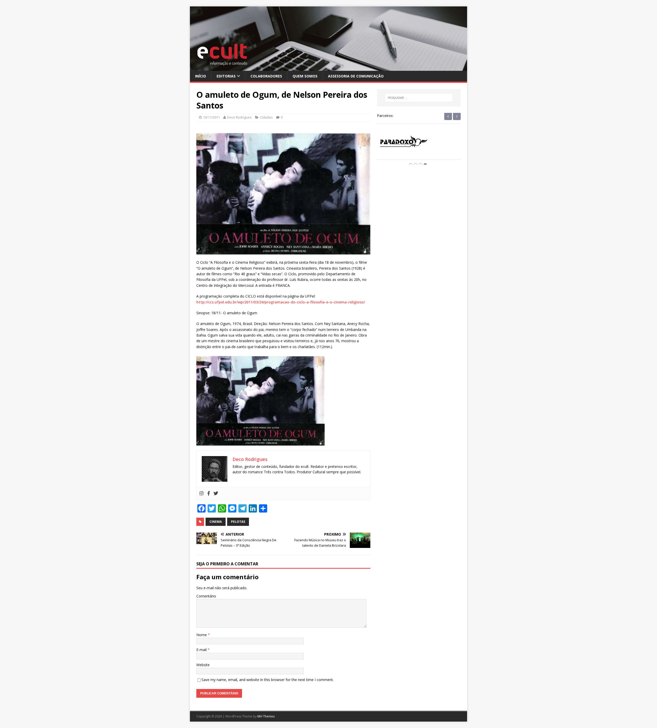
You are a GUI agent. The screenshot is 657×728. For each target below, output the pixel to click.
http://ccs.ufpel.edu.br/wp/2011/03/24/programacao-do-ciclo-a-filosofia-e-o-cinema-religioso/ (280, 302)
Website (203, 664)
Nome (202, 634)
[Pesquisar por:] (419, 97)
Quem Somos (305, 76)
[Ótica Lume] (419, 146)
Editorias (226, 76)
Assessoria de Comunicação (356, 76)
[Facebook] (208, 493)
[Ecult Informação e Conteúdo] (328, 67)
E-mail (202, 649)
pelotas (238, 521)
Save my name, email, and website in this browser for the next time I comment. (267, 679)
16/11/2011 (211, 117)
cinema (215, 521)
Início (200, 76)
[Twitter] (216, 493)
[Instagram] (201, 493)
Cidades (266, 117)
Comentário (206, 596)
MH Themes (266, 716)
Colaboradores (266, 76)
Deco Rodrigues (239, 117)
